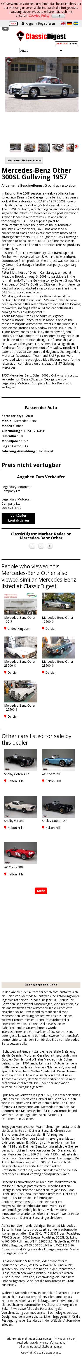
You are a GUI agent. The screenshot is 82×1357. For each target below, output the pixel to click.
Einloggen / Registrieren (38, 23)
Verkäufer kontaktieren (18, 517)
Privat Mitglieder (65, 1339)
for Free (66, 43)
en (63, 23)
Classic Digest (41, 37)
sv (75, 23)
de (69, 23)
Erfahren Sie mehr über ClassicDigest (29, 1339)
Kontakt (60, 1342)
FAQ (13, 23)
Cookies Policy (39, 15)
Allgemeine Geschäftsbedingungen (41, 1346)
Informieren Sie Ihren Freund (24, 160)
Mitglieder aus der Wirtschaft (35, 1342)
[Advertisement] (41, 938)
